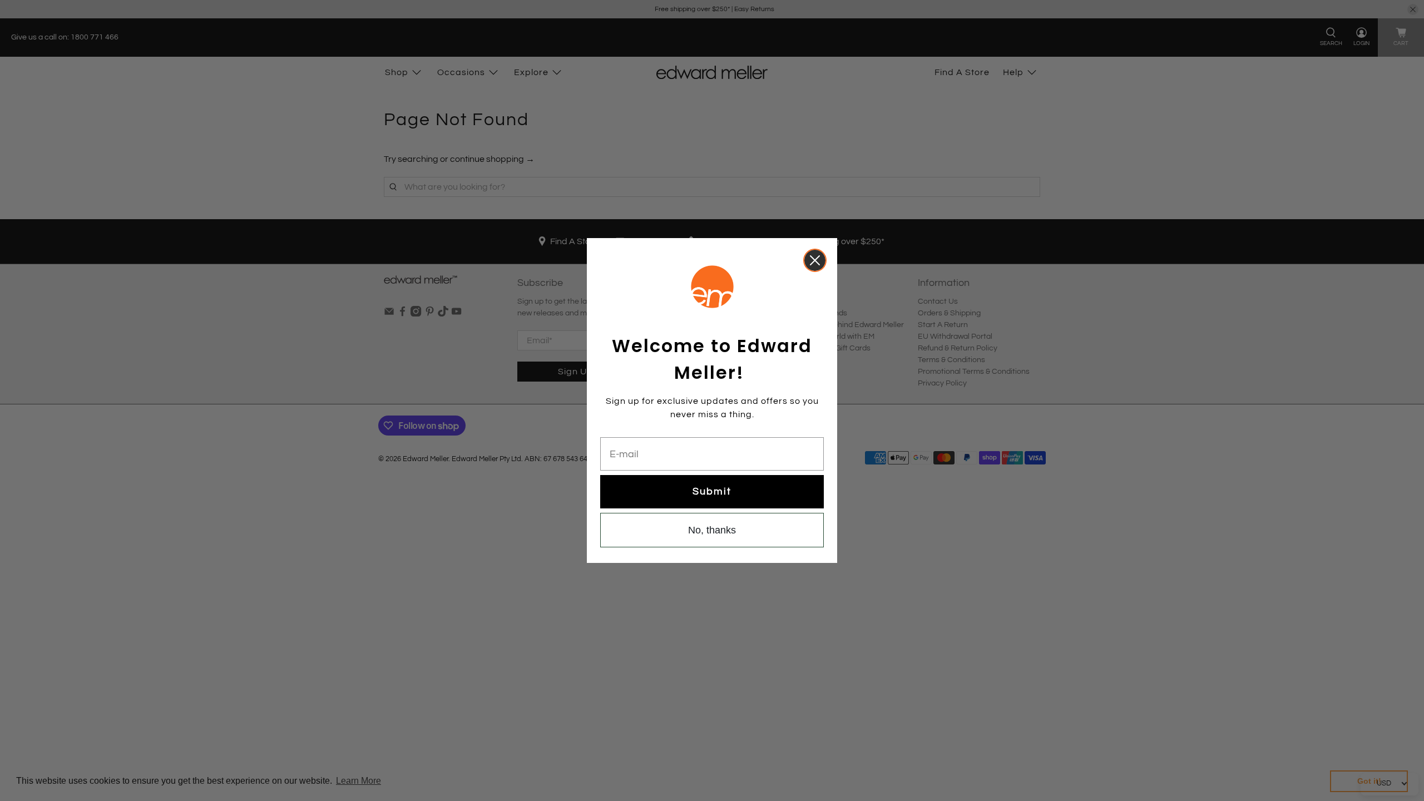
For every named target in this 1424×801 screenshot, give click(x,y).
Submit (712, 491)
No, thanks (712, 530)
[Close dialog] (815, 260)
